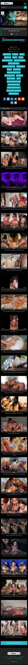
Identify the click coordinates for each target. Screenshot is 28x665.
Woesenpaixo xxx (14, 93)
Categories (21, 657)
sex (19, 78)
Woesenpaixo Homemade (14, 87)
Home (5, 657)
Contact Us (9, 658)
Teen (22, 57)
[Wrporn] (11, 3)
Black (22, 54)
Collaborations (17, 658)
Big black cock (21, 66)
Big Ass (15, 54)
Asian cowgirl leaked (14, 63)
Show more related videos (14, 643)
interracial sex (11, 78)
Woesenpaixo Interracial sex (14, 90)
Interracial (8, 57)
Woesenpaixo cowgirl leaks (14, 81)
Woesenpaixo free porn (14, 84)
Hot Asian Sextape (10, 75)
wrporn (16, 47)
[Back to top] (24, 661)
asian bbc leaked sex (20, 60)
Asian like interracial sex (9, 66)
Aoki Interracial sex (8, 60)
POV (15, 57)
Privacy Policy (13, 657)
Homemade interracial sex (14, 72)
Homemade (16, 51)
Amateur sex (7, 54)
